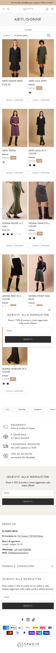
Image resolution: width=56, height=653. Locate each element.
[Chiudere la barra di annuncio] (53, 2)
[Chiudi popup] (49, 310)
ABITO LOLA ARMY (38, 80)
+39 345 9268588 (22, 549)
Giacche (21, 409)
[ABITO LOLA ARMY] (41, 58)
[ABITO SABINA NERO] (14, 58)
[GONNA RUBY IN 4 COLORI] (14, 273)
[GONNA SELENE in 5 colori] (14, 201)
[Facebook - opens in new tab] (22, 619)
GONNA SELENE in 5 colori (12, 225)
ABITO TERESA (9, 150)
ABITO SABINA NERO (12, 80)
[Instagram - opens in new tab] (28, 619)
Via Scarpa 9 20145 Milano (30, 536)
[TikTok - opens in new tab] (33, 619)
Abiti (7, 409)
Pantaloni (37, 409)
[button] (3, 9)
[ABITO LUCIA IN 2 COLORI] (41, 128)
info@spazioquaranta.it (18, 552)
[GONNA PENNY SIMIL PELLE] (41, 273)
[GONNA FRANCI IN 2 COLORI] (41, 201)
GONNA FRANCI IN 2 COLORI (39, 225)
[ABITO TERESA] (14, 128)
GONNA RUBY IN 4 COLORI (11, 297)
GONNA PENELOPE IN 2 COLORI (14, 370)
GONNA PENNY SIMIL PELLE (39, 297)
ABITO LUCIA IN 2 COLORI (37, 152)
